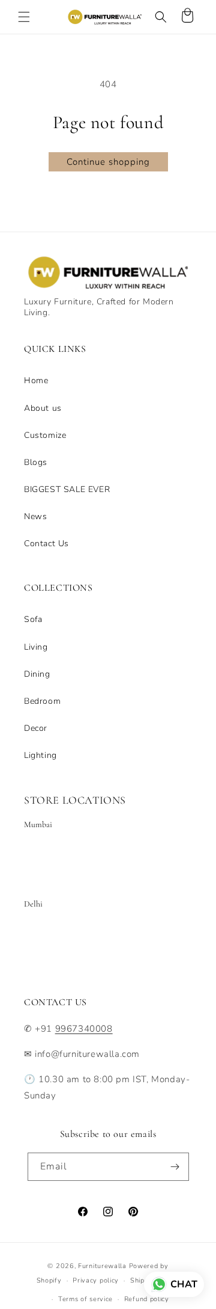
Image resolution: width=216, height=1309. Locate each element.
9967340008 (84, 1029)
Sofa (33, 619)
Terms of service (85, 1299)
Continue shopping (108, 162)
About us (43, 408)
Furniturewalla (102, 1265)
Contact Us (46, 543)
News (35, 516)
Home (36, 380)
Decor (35, 728)
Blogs (35, 462)
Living (36, 647)
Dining (37, 674)
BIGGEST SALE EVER (67, 489)
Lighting (40, 755)
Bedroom (42, 701)
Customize (45, 435)
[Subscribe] (175, 1167)
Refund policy (146, 1299)
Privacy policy (96, 1280)
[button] (24, 17)
